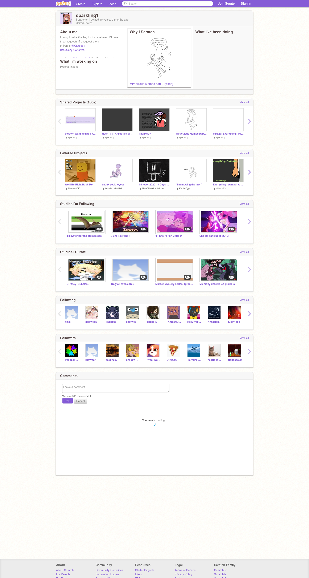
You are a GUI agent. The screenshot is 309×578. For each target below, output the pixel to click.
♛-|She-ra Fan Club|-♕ (168, 236)
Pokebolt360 (72, 360)
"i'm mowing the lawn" (189, 184)
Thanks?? (145, 133)
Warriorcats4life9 (113, 188)
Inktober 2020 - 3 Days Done (154, 184)
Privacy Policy (183, 574)
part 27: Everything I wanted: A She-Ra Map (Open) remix (228, 133)
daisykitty (91, 322)
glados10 (152, 322)
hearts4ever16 (215, 360)
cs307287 (112, 360)
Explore (97, 3)
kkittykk (131, 322)
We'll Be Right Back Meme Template (80, 184)
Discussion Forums (107, 574)
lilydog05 (111, 322)
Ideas (112, 3)
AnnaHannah (215, 322)
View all (244, 102)
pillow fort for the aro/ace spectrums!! (86, 236)
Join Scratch (227, 3)
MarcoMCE (74, 188)
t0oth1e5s (234, 322)
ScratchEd (220, 570)
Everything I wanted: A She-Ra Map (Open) (228, 184)
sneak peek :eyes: (113, 184)
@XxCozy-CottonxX (72, 50)
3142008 (172, 360)
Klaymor (90, 360)
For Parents (63, 574)
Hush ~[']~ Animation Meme (117, 133)
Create (80, 3)
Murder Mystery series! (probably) (174, 284)
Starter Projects (144, 570)
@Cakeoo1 (78, 46)
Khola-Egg (184, 188)
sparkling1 (73, 137)
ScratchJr (220, 574)
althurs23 (221, 188)
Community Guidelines (109, 570)
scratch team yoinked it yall (80, 133)
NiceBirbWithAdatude (153, 188)
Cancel (80, 401)
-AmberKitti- (174, 322)
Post (67, 401)
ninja (68, 322)
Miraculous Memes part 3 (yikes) (151, 84)
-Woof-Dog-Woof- (154, 360)
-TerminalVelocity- (194, 360)
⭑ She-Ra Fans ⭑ (120, 236)
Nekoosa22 (235, 360)
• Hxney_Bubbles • (78, 284)
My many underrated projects (217, 284)
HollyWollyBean (194, 322)
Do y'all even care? (122, 284)
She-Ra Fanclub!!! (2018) (214, 236)
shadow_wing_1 (133, 360)
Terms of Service (185, 570)
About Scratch (65, 570)
